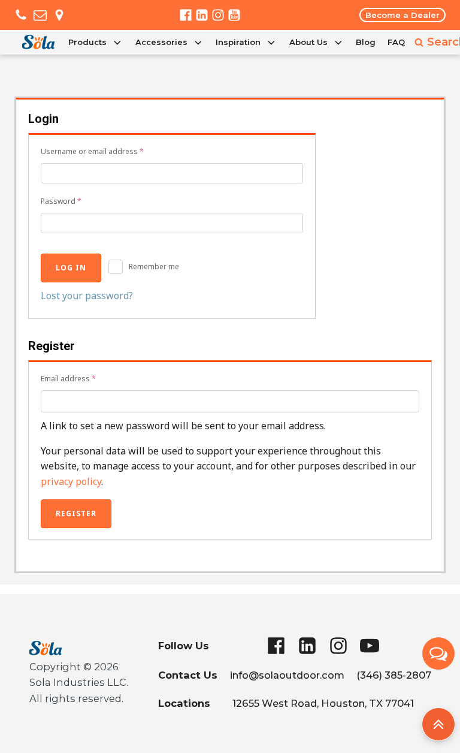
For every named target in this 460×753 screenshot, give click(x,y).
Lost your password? (87, 295)
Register (76, 513)
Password (61, 201)
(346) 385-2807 (393, 675)
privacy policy (71, 481)
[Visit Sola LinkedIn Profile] (201, 15)
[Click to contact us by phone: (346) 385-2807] (21, 15)
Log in (71, 268)
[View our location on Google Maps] (59, 15)
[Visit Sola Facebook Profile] (185, 15)
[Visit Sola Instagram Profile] (218, 15)
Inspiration (238, 42)
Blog (366, 42)
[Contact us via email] (40, 15)
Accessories (161, 42)
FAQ (396, 42)
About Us (308, 42)
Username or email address (92, 151)
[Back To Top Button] (438, 724)
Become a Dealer (402, 15)
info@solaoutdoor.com (287, 675)
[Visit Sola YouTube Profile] (234, 15)
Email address (68, 379)
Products (87, 42)
